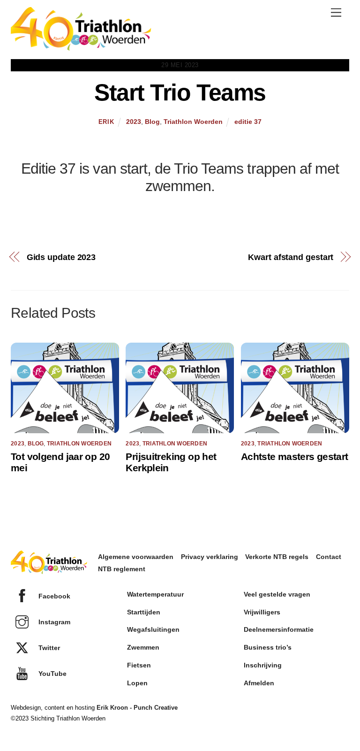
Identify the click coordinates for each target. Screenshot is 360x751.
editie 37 (248, 121)
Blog (152, 121)
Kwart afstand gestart (290, 257)
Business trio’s (268, 647)
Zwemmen (143, 647)
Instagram (53, 622)
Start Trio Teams (179, 92)
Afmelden (259, 683)
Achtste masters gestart (294, 456)
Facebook (53, 596)
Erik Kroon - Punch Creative (137, 707)
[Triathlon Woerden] (81, 46)
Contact (328, 556)
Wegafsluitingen (153, 629)
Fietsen (139, 665)
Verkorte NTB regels (276, 556)
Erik (106, 121)
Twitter (48, 647)
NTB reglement (121, 569)
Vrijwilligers (262, 612)
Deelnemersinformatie (279, 629)
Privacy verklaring (209, 556)
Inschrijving (263, 665)
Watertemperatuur (155, 594)
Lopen (137, 683)
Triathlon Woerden (193, 121)
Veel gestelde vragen (277, 594)
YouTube (52, 673)
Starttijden (143, 612)
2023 (133, 121)
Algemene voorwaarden (135, 556)
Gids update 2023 (61, 257)
